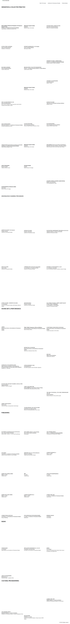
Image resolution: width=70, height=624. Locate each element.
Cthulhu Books (65, 3)
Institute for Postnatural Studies (54, 3)
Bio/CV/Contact (43, 3)
